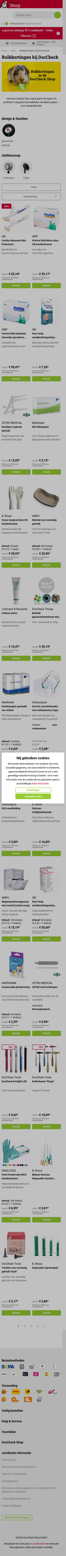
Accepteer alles (33, 796)
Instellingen (33, 790)
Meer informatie (40, 783)
